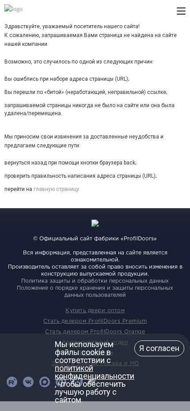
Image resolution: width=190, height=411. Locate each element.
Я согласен (159, 348)
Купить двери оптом (95, 310)
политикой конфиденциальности (94, 372)
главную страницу (56, 189)
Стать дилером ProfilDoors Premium (95, 321)
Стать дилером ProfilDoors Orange (95, 331)
